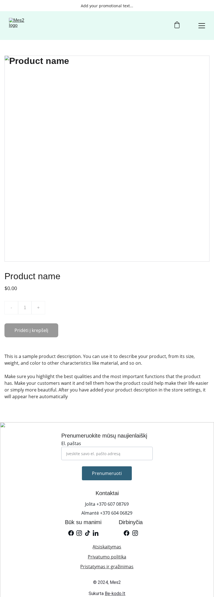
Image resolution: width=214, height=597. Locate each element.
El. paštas (71, 443)
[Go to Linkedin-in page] (95, 533)
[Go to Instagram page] (79, 533)
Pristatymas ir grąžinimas (106, 566)
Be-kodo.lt (115, 593)
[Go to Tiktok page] (87, 533)
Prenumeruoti (107, 473)
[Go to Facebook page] (71, 533)
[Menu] (201, 25)
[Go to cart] (177, 25)
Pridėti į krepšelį (31, 330)
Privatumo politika (107, 557)
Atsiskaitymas (107, 547)
